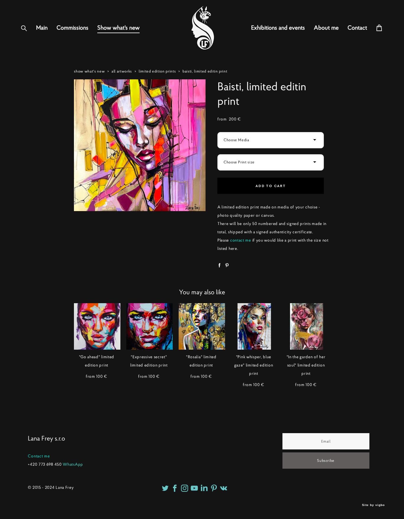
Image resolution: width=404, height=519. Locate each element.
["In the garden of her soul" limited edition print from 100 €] (306, 326)
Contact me (39, 456)
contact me (240, 240)
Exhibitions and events (278, 28)
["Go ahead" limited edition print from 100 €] (97, 326)
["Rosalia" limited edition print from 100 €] (202, 326)
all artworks (121, 71)
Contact (357, 28)
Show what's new (118, 28)
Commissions (72, 28)
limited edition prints (157, 71)
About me (326, 28)
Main (42, 28)
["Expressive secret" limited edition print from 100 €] (149, 326)
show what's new (89, 71)
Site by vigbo (373, 505)
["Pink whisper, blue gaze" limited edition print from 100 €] (254, 326)
